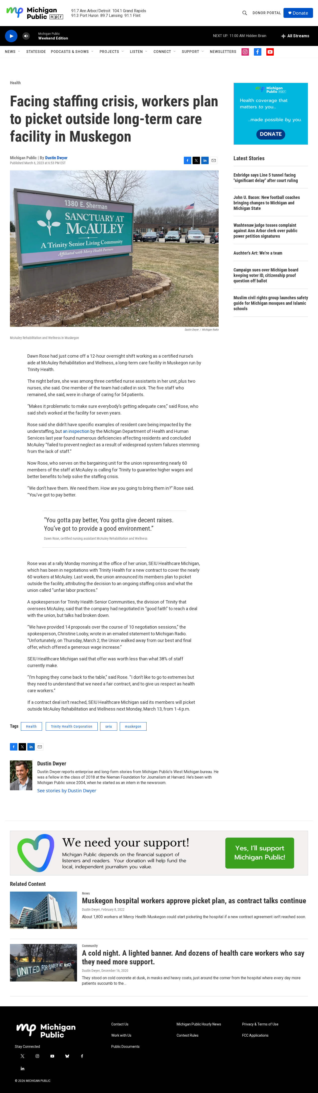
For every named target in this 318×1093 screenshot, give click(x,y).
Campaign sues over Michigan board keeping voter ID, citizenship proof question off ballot (266, 275)
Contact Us (119, 1024)
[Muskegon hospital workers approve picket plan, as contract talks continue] (43, 910)
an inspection (76, 431)
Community (90, 946)
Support (190, 52)
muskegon (133, 726)
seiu (108, 726)
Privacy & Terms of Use (260, 1024)
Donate (300, 13)
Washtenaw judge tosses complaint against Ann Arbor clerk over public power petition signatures (265, 231)
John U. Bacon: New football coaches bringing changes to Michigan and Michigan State (267, 203)
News (10, 52)
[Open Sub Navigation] (19, 52)
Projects (109, 52)
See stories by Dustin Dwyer (66, 790)
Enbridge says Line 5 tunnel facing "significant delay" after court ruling (266, 177)
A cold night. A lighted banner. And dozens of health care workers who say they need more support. (193, 957)
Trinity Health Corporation (71, 726)
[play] (11, 36)
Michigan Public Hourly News (199, 1024)
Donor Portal (267, 13)
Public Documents (125, 1047)
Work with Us (121, 1035)
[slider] (34, 35)
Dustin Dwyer (56, 157)
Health (15, 82)
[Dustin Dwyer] (21, 775)
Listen (136, 52)
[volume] (26, 36)
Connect (162, 52)
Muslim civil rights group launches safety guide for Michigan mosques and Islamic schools (271, 303)
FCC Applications (255, 1035)
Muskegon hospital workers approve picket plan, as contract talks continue (194, 900)
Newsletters (223, 52)
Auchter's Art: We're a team (258, 253)
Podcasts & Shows (70, 52)
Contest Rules (188, 1035)
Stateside (36, 52)
